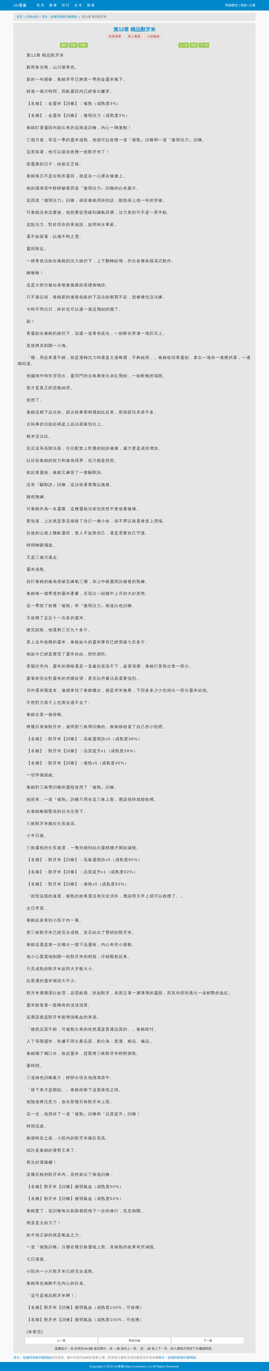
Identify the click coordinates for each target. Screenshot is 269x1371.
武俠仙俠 (32, 16)
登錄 (243, 5)
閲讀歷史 (231, 5)
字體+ (83, 45)
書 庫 (53, 5)
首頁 (19, 16)
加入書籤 (134, 36)
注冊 (252, 5)
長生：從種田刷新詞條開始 (59, 16)
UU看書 (19, 5)
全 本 (78, 5)
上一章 (183, 45)
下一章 (204, 45)
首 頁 (40, 5)
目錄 (193, 45)
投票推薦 (115, 36)
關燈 (63, 45)
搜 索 (91, 5)
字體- (73, 45)
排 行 (65, 5)
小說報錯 (153, 36)
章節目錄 (134, 1340)
